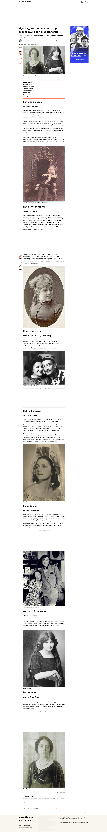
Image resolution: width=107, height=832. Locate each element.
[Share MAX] (20, 51)
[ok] (28, 820)
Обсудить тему (61, 41)
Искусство (40, 44)
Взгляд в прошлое (31, 44)
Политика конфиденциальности (25, 827)
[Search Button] (85, 2)
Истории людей (24, 26)
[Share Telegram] (20, 54)
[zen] (26, 820)
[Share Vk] (20, 47)
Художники (37, 44)
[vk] (21, 820)
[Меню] (19, 2)
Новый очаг (26, 1)
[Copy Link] (20, 58)
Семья (19, 26)
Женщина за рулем (24, 44)
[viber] (30, 820)
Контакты (21, 830)
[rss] (19, 820)
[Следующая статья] (54, 812)
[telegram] (23, 820)
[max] (32, 820)
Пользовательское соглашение (25, 825)
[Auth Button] (88, 2)
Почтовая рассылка (82, 2)
